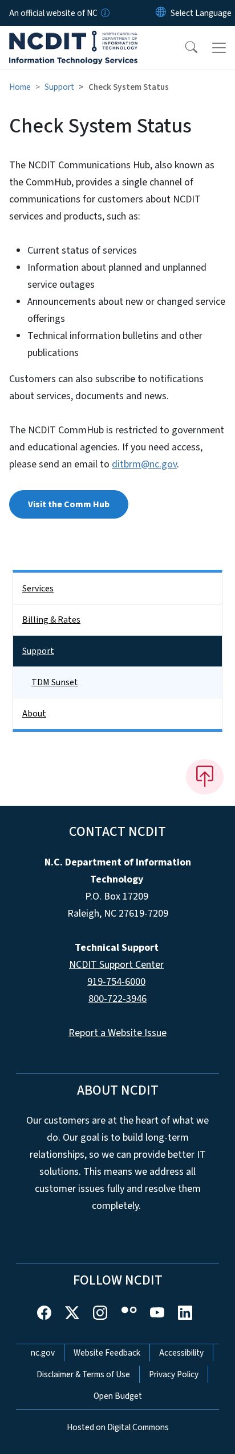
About (34, 713)
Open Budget (118, 1396)
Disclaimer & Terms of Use (83, 1374)
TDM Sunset (54, 682)
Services (38, 588)
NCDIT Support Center (116, 965)
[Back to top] (205, 776)
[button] (183, 47)
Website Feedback (107, 1353)
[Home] (73, 39)
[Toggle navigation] (219, 47)
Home (20, 87)
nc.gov (43, 1353)
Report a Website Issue (117, 1033)
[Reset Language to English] (161, 13)
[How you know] (104, 13)
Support (59, 87)
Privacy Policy (173, 1374)
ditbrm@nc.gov (144, 464)
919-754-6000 (116, 982)
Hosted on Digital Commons (118, 1427)
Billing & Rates (51, 620)
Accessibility (181, 1353)
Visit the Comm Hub (69, 504)
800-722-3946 (117, 999)
